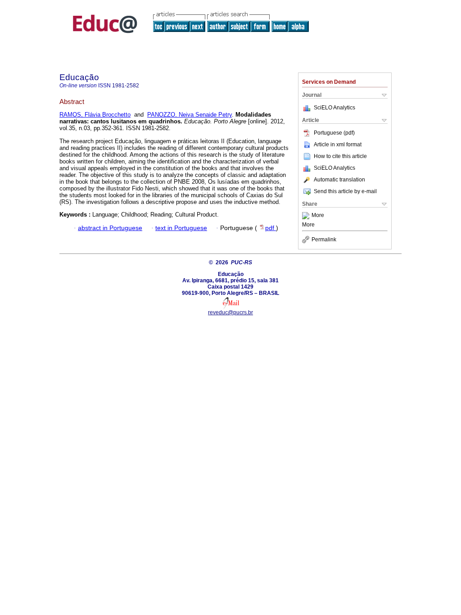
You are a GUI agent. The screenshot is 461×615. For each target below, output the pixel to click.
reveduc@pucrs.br (230, 312)
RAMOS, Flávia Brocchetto (95, 114)
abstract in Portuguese (110, 228)
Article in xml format (338, 144)
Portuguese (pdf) (334, 133)
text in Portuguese (181, 228)
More (318, 216)
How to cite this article (340, 156)
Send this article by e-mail (345, 191)
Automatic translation (339, 179)
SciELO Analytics (334, 107)
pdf (270, 228)
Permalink (324, 239)
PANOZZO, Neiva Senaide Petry (189, 114)
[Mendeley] (307, 216)
